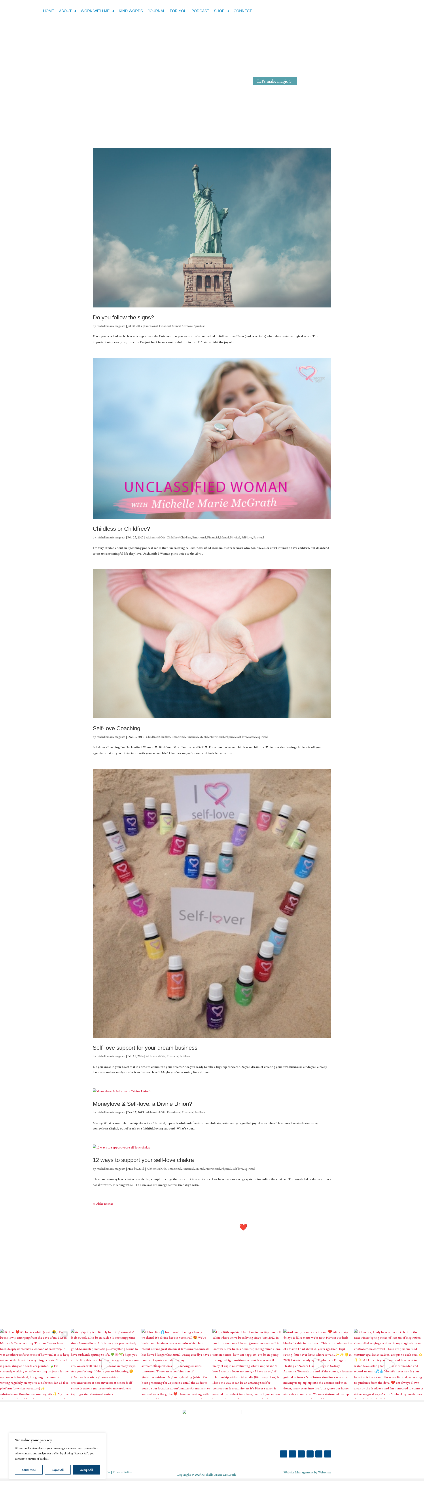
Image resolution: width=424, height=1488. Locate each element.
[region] (57, 1456)
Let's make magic (272, 81)
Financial (165, 326)
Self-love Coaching (116, 728)
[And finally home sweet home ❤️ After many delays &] (318, 1364)
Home (48, 11)
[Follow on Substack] (327, 1453)
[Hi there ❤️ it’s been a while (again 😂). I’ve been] (35, 1364)
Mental (176, 326)
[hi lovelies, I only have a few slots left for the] (389, 1364)
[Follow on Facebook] (292, 1453)
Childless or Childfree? (121, 528)
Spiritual (199, 326)
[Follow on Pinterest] (301, 1453)
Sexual (252, 737)
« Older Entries (103, 1203)
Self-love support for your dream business (145, 1047)
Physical (235, 537)
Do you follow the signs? (123, 317)
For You (178, 11)
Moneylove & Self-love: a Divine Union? (142, 1104)
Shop (219, 11)
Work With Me (95, 11)
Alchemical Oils (155, 537)
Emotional (151, 326)
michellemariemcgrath (111, 326)
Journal (156, 11)
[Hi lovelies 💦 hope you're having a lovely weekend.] (177, 1364)
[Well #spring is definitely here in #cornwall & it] (106, 1364)
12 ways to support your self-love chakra (143, 1160)
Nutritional (216, 737)
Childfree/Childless (179, 537)
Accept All (86, 1470)
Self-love (187, 326)
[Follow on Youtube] (318, 1453)
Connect (243, 11)
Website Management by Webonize (307, 1472)
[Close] (101, 1436)
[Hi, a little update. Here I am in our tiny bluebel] (247, 1364)
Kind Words (131, 11)
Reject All (58, 1470)
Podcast (200, 11)
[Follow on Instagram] (283, 1453)
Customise (29, 1470)
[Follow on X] (310, 1453)
